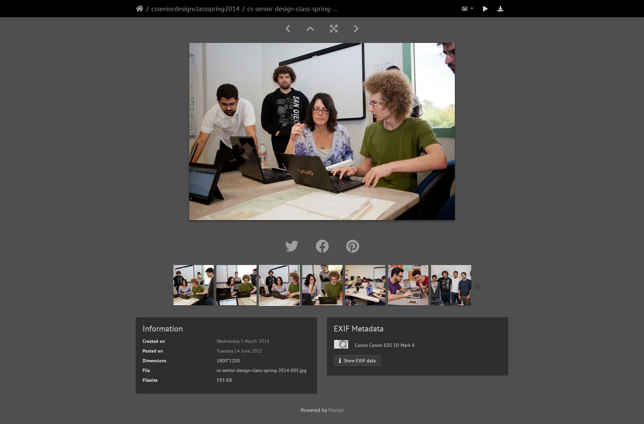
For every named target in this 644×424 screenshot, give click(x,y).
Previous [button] (167, 286)
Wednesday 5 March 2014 (243, 341)
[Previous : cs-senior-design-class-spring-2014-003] (288, 28)
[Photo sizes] (467, 8)
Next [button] (477, 286)
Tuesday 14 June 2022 (239, 351)
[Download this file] (500, 8)
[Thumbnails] (310, 28)
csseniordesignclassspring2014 (195, 8)
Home (140, 9)
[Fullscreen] (333, 28)
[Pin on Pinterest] (352, 246)
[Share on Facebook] (324, 246)
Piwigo (336, 410)
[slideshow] (485, 8)
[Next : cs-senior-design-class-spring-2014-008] (356, 28)
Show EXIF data (359, 361)
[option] (193, 285)
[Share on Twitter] (293, 246)
